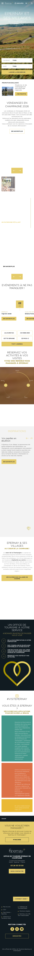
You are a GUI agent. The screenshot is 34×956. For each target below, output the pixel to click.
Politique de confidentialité (22, 907)
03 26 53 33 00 (17, 866)
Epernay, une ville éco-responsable (24, 914)
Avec (5, 66)
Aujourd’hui (9, 333)
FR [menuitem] (26, 3)
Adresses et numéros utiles (6, 917)
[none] (27, 3)
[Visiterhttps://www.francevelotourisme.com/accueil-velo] (18, 943)
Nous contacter (17, 871)
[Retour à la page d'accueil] (9, 3)
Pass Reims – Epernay (6, 913)
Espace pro (17, 936)
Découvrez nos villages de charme (17, 577)
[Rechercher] (31, 3)
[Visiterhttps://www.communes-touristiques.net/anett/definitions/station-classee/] (17, 943)
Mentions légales (25, 911)
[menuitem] (26, 3)
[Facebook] (12, 929)
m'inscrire (17, 839)
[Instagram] (17, 929)
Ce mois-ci (25, 338)
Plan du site (6, 906)
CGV (4, 909)
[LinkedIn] (22, 929)
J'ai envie (6, 60)
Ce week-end (25, 333)
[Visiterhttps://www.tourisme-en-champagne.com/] (17, 944)
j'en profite (21, 94)
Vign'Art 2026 (6, 314)
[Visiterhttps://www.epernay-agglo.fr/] (18, 944)
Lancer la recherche (17, 72)
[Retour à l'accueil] (17, 851)
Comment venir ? (21, 899)
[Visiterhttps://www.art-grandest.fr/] (16, 944)
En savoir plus (17, 131)
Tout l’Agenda (17, 344)
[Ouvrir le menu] (2, 3)
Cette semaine (9, 338)
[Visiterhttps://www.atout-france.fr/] (15, 944)
